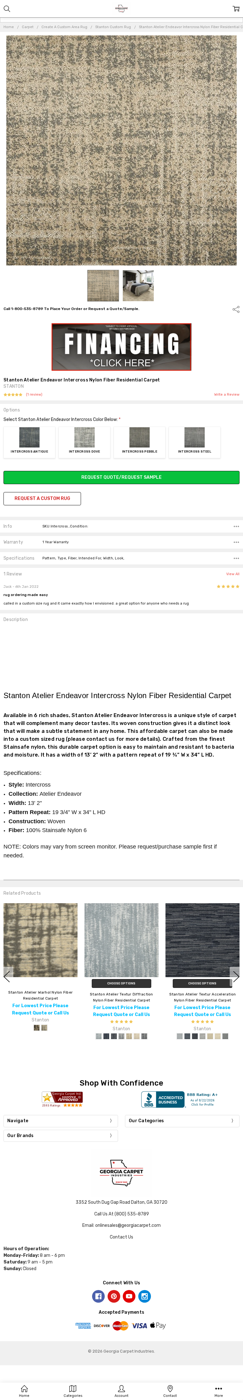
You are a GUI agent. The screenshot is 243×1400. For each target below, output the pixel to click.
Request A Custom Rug (42, 498)
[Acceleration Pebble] (202, 1036)
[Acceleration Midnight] (194, 1036)
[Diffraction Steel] (144, 1036)
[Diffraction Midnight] (113, 1036)
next (236, 976)
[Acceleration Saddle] (210, 1036)
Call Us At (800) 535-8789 (121, 1214)
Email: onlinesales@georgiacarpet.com (121, 1225)
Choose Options (121, 983)
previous (6, 976)
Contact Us (121, 1237)
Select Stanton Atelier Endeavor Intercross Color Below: (62, 419)
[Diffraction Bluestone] (98, 1036)
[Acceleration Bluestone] (179, 1036)
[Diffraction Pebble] (121, 1036)
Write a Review (227, 395)
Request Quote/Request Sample (121, 477)
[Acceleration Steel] (225, 1036)
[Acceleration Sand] (217, 1036)
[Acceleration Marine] (187, 1036)
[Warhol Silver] (44, 1027)
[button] (121, 347)
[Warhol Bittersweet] (36, 1027)
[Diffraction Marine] (106, 1036)
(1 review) (34, 395)
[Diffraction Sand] (136, 1036)
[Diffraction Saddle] (129, 1036)
